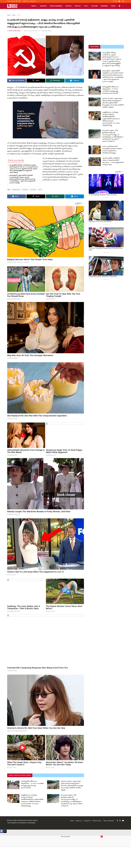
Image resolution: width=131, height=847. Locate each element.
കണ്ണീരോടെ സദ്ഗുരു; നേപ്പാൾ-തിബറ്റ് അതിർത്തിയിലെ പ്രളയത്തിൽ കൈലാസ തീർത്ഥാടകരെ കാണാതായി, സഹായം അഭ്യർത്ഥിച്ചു (111, 118)
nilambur (25, 189)
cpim (40, 189)
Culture (94, 6)
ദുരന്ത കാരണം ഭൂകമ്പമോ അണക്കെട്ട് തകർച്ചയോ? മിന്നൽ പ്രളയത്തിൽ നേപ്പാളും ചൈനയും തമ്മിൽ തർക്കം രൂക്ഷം (72, 785)
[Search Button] (123, 1)
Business (104, 6)
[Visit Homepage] (12, 6)
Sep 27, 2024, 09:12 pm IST (32, 31)
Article (78, 6)
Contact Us (33, 1)
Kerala (19, 15)
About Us (25, 1)
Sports (68, 6)
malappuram (16, 189)
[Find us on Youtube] (123, 820)
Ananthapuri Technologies (27, 823)
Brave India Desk (14, 31)
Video (113, 6)
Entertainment (56, 6)
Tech (86, 6)
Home (9, 15)
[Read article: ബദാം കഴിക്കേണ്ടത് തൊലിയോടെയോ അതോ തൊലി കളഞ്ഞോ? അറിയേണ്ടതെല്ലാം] (95, 149)
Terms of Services (108, 821)
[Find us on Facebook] (117, 820)
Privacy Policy (97, 821)
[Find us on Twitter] (120, 820)
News (33, 6)
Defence (43, 6)
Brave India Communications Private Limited (23, 820)
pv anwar (33, 189)
